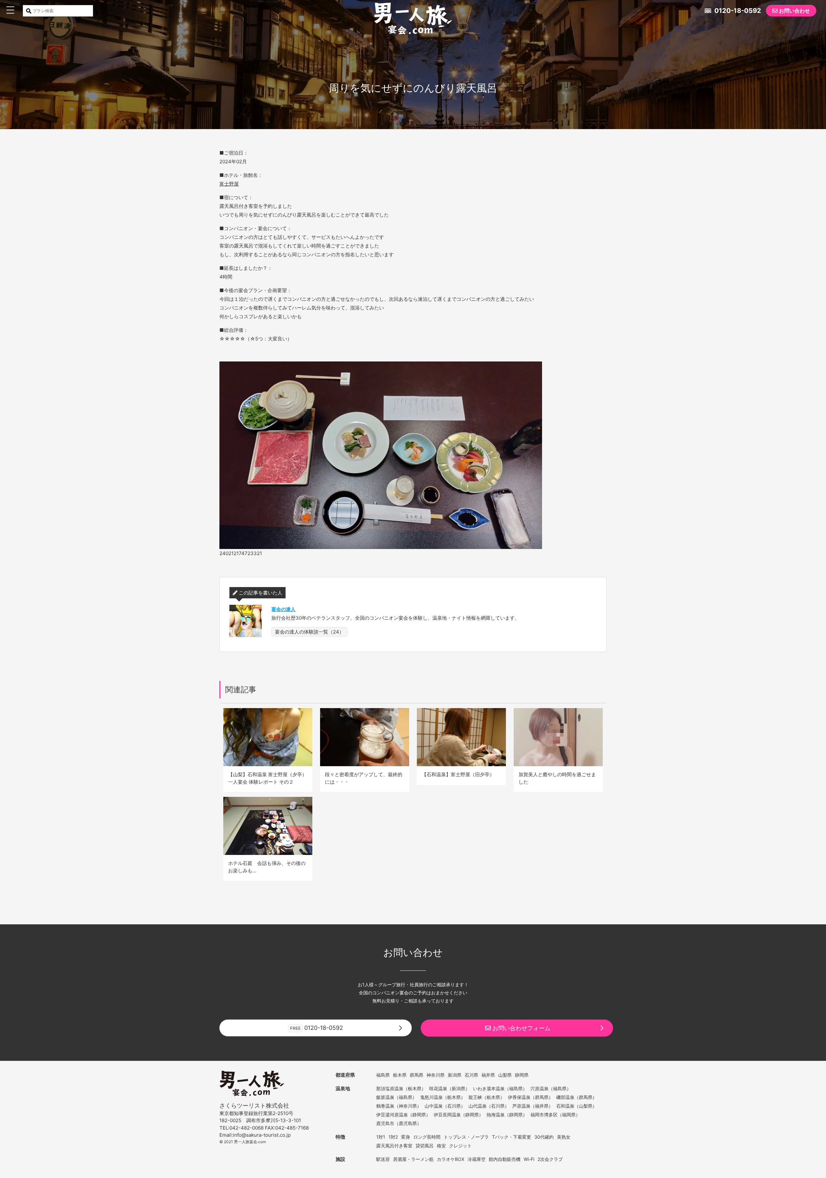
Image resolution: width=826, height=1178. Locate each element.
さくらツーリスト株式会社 (254, 1105)
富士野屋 (229, 184)
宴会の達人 (283, 609)
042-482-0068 (246, 1128)
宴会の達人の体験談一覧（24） (309, 632)
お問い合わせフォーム (520, 1028)
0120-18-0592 (737, 11)
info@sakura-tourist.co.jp (262, 1135)
